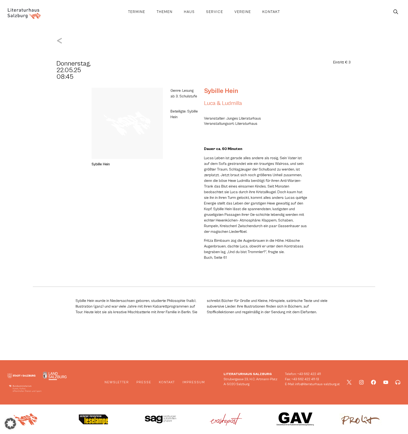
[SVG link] (24, 13)
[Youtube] (385, 382)
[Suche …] (395, 12)
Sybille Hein (221, 91)
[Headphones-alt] (397, 382)
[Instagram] (361, 382)
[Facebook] (373, 382)
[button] (10, 423)
